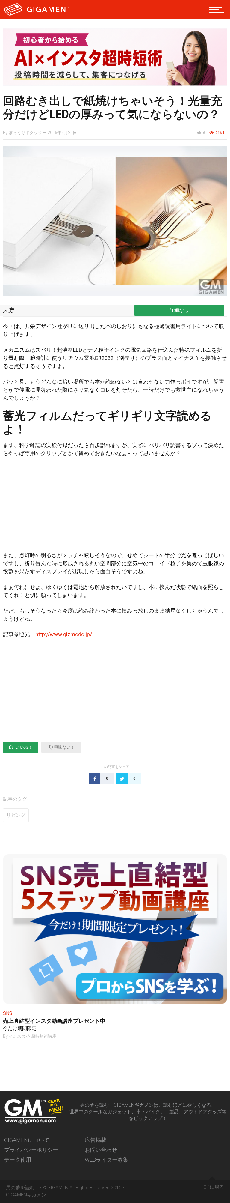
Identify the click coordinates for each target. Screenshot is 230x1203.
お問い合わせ (101, 1150)
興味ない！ (64, 747)
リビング (15, 815)
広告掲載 (95, 1140)
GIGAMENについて (26, 1140)
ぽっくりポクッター (27, 132)
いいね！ (23, 747)
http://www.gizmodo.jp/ (63, 634)
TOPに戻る (212, 1187)
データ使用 (17, 1160)
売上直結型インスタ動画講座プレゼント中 (54, 1021)
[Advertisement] (115, 507)
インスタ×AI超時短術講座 (32, 1036)
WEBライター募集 (106, 1160)
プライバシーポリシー (31, 1150)
